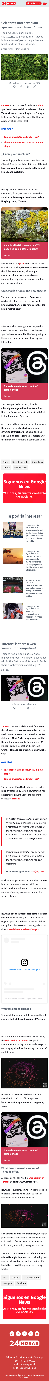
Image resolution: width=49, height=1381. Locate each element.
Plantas (6, 467)
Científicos (37, 462)
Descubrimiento (20, 462)
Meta (5, 1277)
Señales (34, 3)
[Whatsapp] (14, 87)
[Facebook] (21, 87)
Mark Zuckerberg (32, 1277)
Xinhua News (20, 467)
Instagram (8, 1283)
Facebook (21, 1283)
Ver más (7, 255)
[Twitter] (28, 87)
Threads (16, 1277)
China (5, 462)
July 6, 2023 (38, 871)
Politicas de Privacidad (24, 1367)
